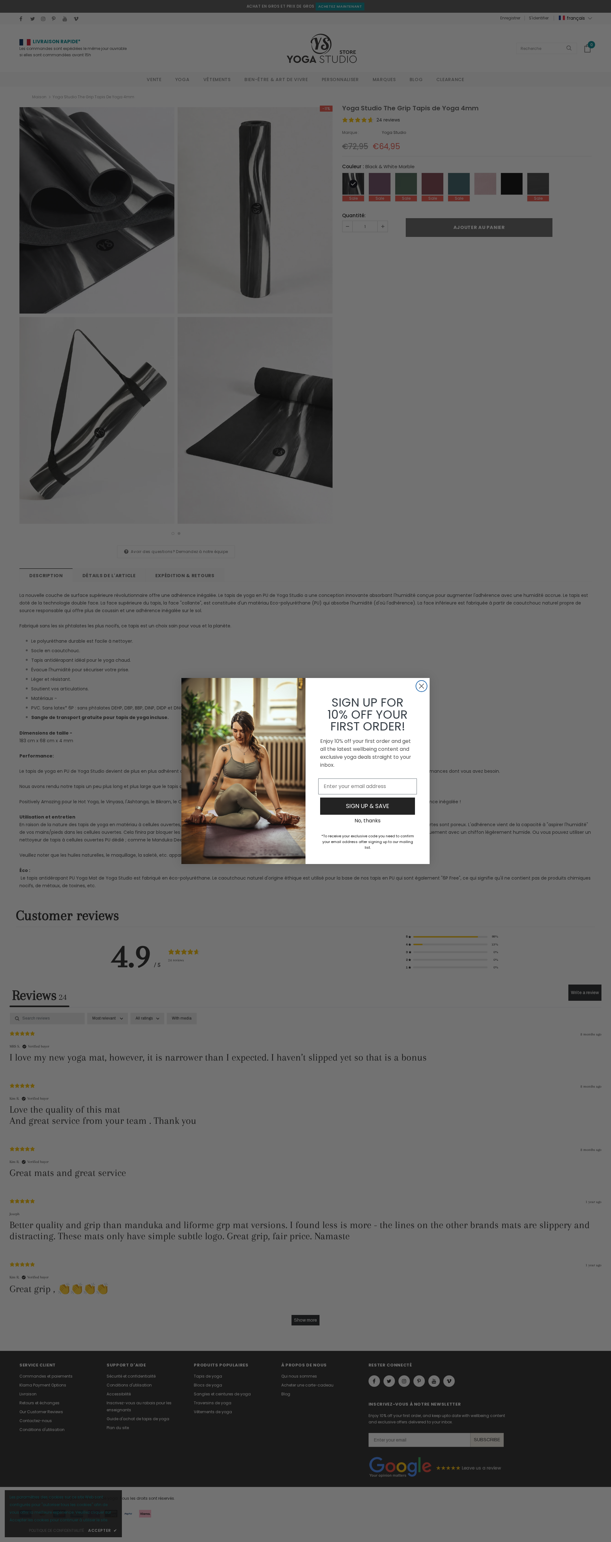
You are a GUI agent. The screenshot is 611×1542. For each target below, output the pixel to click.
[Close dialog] (421, 686)
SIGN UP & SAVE (367, 806)
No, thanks (368, 820)
